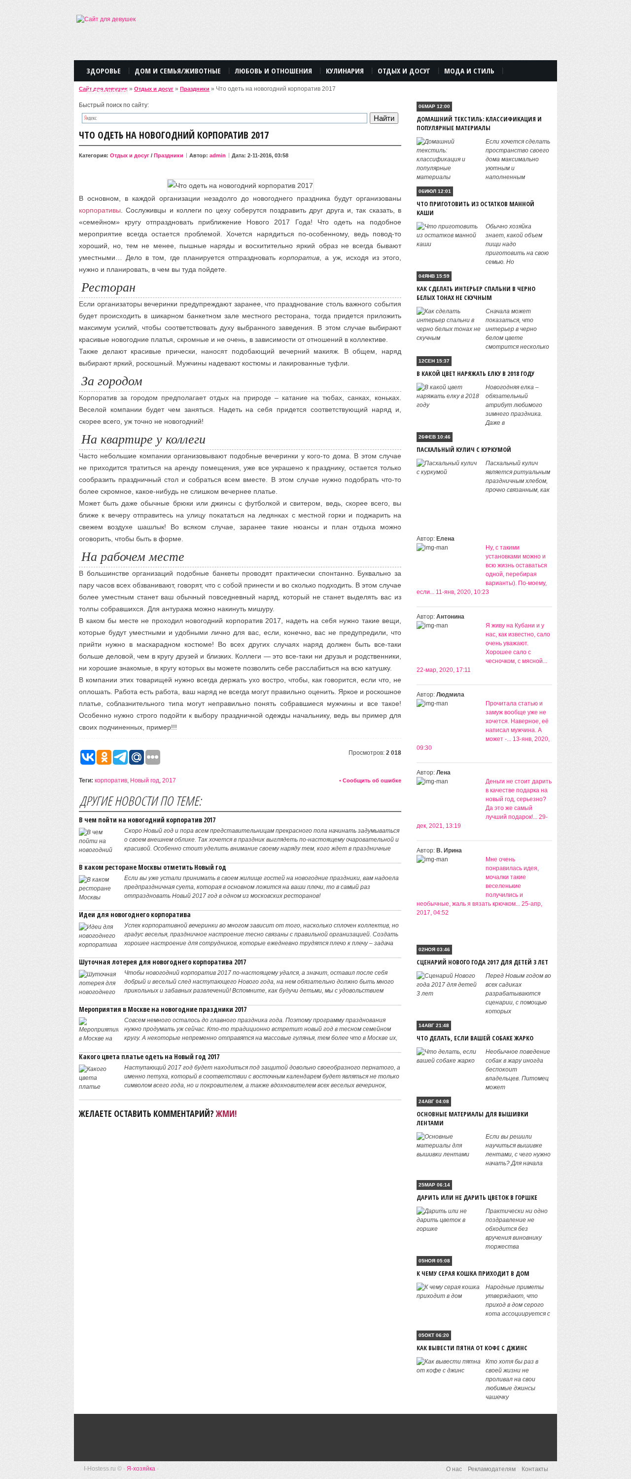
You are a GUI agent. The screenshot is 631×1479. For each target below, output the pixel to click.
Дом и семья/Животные (178, 70)
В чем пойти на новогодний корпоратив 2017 (147, 819)
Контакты (535, 1469)
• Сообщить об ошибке (370, 780)
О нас (454, 1469)
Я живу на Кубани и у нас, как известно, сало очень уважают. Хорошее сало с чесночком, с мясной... (518, 643)
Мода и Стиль (469, 70)
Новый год (144, 780)
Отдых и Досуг (404, 70)
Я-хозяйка (141, 1468)
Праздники (195, 89)
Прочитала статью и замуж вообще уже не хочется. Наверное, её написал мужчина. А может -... (517, 721)
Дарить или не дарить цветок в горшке (477, 1197)
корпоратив (111, 780)
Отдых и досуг (154, 89)
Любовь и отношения (273, 70)
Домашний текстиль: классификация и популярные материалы (479, 123)
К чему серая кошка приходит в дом (473, 1273)
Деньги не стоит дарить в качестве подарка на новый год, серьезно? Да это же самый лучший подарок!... (519, 799)
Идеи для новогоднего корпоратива (135, 914)
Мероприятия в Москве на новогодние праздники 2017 (162, 1009)
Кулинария (345, 70)
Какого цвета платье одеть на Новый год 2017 (149, 1056)
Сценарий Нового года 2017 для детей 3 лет (482, 962)
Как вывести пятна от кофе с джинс (472, 1347)
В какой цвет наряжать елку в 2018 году (475, 373)
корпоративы (100, 210)
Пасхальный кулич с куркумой (464, 449)
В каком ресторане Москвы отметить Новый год (152, 867)
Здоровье (103, 70)
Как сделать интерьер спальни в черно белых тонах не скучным (476, 293)
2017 (169, 780)
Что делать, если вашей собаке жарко (475, 1038)
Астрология (107, 91)
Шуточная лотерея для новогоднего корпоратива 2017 (162, 961)
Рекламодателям (492, 1469)
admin (218, 155)
